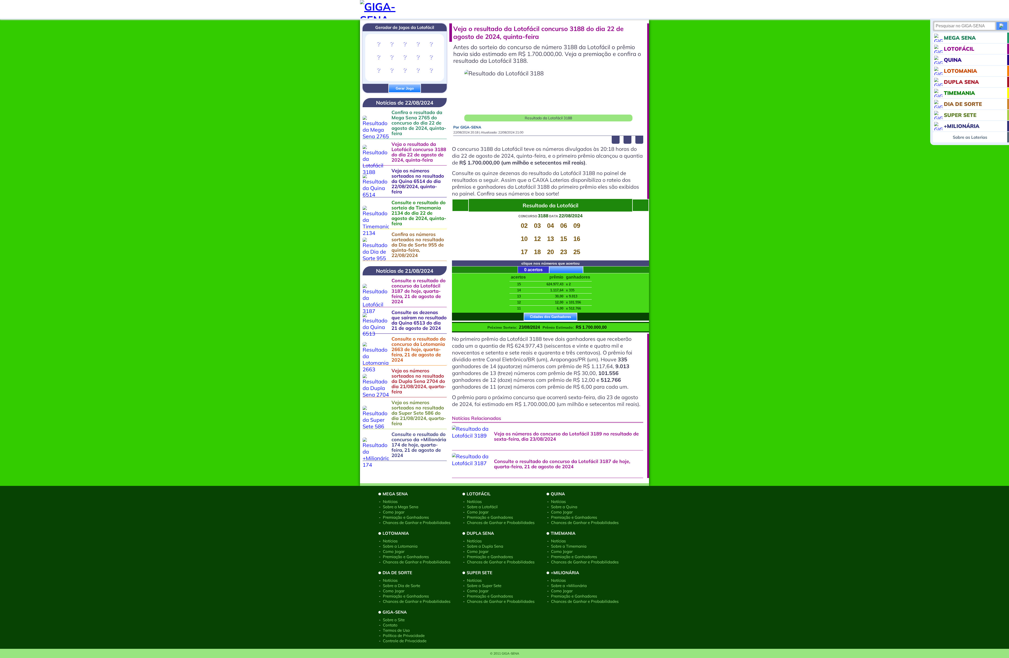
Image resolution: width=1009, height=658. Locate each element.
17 (524, 251)
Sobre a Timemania (568, 546)
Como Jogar (393, 512)
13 (550, 238)
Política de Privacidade (404, 635)
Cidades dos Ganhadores (550, 317)
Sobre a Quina (564, 506)
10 (524, 238)
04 (550, 225)
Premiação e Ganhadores (406, 517)
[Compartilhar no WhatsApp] (639, 140)
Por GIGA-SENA (467, 127)
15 (563, 238)
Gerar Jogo (405, 88)
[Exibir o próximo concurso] (460, 205)
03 (537, 225)
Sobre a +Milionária (569, 585)
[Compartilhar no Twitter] (627, 140)
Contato (390, 625)
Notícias (390, 501)
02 (524, 225)
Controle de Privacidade (404, 640)
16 (576, 238)
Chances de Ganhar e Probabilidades (416, 522)
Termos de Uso (396, 630)
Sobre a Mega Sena (400, 506)
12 (537, 238)
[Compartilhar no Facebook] (616, 140)
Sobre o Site (394, 619)
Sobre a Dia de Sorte (401, 585)
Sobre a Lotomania (400, 546)
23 (563, 251)
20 (550, 251)
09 (576, 225)
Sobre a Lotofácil (482, 506)
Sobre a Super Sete (484, 585)
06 (563, 225)
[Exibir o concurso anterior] (640, 205)
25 (576, 251)
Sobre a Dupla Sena (485, 546)
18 (537, 251)
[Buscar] (1001, 26)
